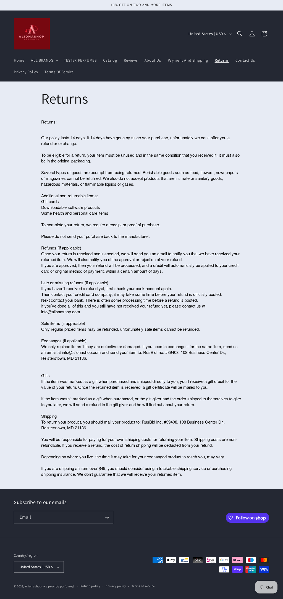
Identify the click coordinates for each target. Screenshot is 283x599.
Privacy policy (116, 586)
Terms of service (143, 586)
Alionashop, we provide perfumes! (49, 586)
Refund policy (90, 586)
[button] (44, 60)
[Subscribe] (107, 517)
